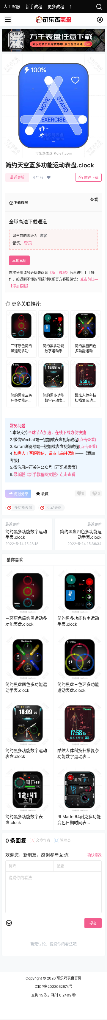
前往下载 (91, 177)
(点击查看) (87, 439)
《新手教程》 (59, 272)
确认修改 (94, 855)
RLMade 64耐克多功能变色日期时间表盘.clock (79, 822)
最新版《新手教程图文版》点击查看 (44, 474)
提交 (93, 923)
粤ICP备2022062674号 (53, 986)
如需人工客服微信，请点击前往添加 (44, 453)
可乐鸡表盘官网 (68, 978)
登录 (28, 242)
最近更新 (17, 177)
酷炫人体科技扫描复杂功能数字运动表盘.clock (78, 756)
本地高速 (19, 260)
